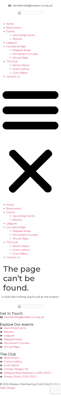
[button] (30, 141)
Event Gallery (21, 69)
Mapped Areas (21, 50)
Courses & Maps (16, 46)
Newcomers (13, 27)
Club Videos (20, 72)
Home (10, 23)
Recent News (21, 65)
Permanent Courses (25, 53)
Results (17, 38)
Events (10, 31)
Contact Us (13, 76)
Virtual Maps (20, 57)
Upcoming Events (24, 35)
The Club (12, 61)
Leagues (11, 42)
